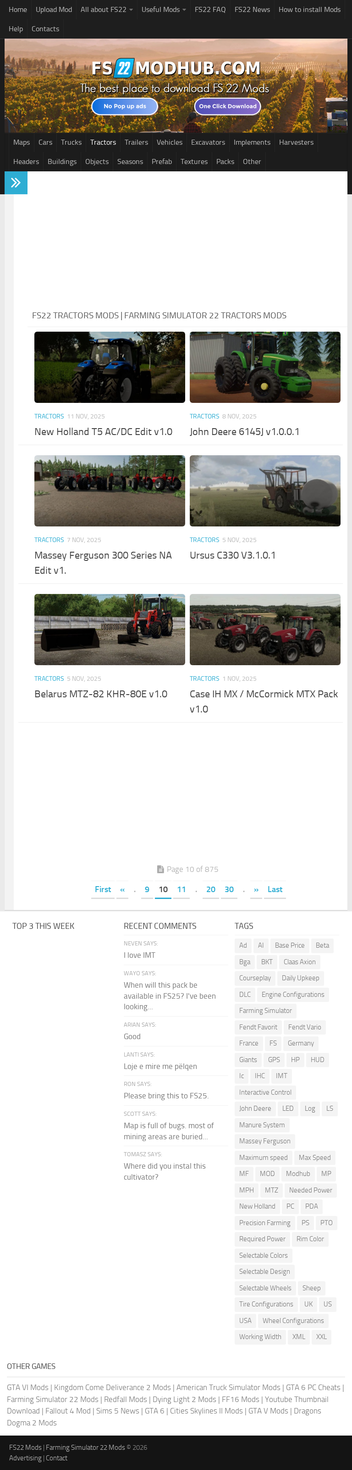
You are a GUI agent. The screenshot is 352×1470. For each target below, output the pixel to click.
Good (132, 1036)
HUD (317, 1060)
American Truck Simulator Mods (228, 1387)
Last (275, 889)
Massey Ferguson (265, 1141)
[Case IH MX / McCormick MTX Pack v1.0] (265, 629)
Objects (97, 161)
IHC (260, 1076)
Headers (26, 161)
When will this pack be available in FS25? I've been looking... (170, 996)
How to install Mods (310, 9)
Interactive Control (265, 1092)
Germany (301, 1043)
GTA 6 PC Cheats (313, 1387)
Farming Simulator (265, 1010)
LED (288, 1108)
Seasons (130, 161)
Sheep (311, 1288)
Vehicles (169, 142)
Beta (322, 945)
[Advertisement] (187, 240)
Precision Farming (265, 1223)
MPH (246, 1190)
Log (310, 1108)
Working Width (260, 1337)
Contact (56, 1458)
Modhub (298, 1174)
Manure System (262, 1125)
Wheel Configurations (293, 1321)
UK (308, 1304)
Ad (243, 945)
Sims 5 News (117, 1410)
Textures (194, 161)
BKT (267, 962)
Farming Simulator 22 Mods (53, 1399)
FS (273, 1043)
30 (229, 889)
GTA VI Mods (28, 1387)
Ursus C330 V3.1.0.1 (233, 555)
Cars (45, 142)
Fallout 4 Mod (68, 1410)
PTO (326, 1223)
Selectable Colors (263, 1255)
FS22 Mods (25, 1447)
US (328, 1304)
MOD (267, 1174)
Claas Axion (300, 962)
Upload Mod (54, 9)
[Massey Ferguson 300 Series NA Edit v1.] (109, 490)
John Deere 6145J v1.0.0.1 (245, 432)
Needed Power (310, 1190)
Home (18, 9)
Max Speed (315, 1157)
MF (244, 1174)
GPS (274, 1060)
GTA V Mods (268, 1410)
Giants (248, 1060)
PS (305, 1223)
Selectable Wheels (265, 1288)
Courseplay (255, 978)
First (103, 889)
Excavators (208, 142)
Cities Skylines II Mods (206, 1410)
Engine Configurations (293, 994)
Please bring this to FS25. (166, 1095)
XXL (321, 1337)
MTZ (271, 1190)
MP (326, 1174)
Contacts (45, 28)
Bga (244, 962)
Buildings (62, 161)
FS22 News (252, 9)
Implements (252, 142)
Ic (241, 1076)
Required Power (262, 1239)
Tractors (103, 142)
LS (329, 1108)
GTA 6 (155, 1410)
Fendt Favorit (258, 1027)
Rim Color (310, 1239)
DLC (245, 994)
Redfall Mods (125, 1399)
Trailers (136, 142)
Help (16, 28)
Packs (225, 161)
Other (252, 161)
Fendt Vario (304, 1027)
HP (295, 1060)
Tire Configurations (266, 1304)
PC (290, 1206)
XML (298, 1337)
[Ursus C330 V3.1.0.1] (265, 490)
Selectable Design (264, 1271)
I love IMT (139, 955)
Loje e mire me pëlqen (160, 1066)
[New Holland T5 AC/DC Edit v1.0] (109, 367)
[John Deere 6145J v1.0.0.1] (265, 367)
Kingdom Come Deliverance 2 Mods (112, 1387)
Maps (21, 142)
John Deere (255, 1108)
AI (261, 945)
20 (210, 889)
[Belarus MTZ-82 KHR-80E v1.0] (109, 629)
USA (245, 1321)
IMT (281, 1076)
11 (181, 889)
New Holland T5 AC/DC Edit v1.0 (103, 432)
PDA (311, 1206)
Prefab (162, 161)
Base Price (290, 945)
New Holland (257, 1206)
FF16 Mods (240, 1399)
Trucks (71, 142)
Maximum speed (263, 1157)
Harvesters (296, 142)
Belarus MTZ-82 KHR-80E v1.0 (100, 694)
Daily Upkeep (300, 978)
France (248, 1043)
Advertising (25, 1458)
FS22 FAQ (210, 9)
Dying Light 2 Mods (184, 1399)
